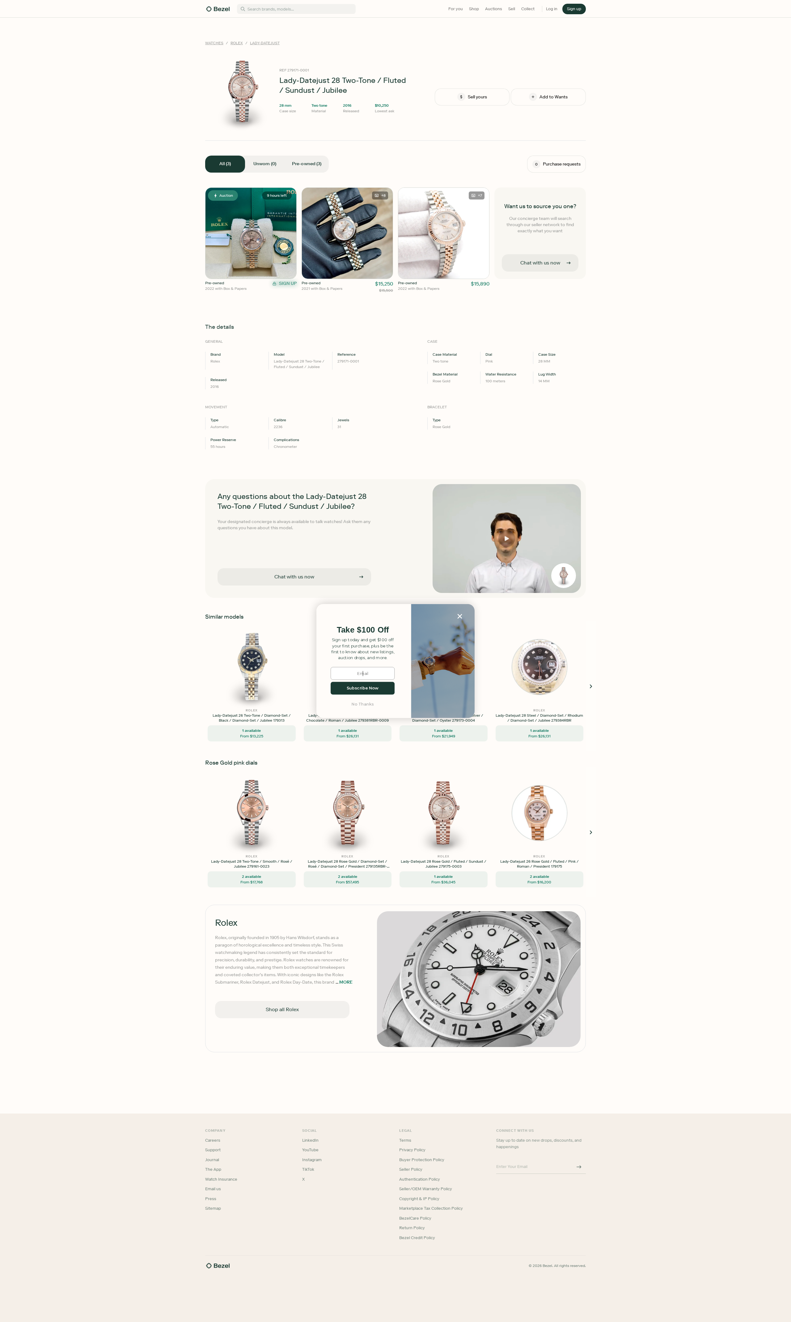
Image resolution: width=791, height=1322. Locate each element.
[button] (363, 630)
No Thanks (362, 704)
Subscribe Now (363, 688)
